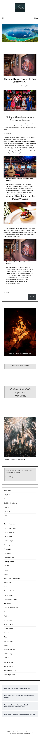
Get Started (7, 553)
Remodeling (7, 603)
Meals (6, 574)
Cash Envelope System (11, 503)
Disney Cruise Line (9, 524)
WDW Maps (8, 658)
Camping (6, 499)
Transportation (8, 641)
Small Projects (8, 624)
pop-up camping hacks (10, 599)
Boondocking (8, 490)
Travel (6, 645)
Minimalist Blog (14, 733)
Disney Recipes (8, 541)
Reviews (6, 616)
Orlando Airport (9, 591)
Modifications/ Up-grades (12, 578)
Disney (6, 520)
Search (6, 292)
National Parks (8, 587)
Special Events (8, 628)
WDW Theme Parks (10, 670)
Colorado (7, 511)
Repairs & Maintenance (11, 608)
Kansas (6, 570)
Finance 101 (8, 549)
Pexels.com (28, 353)
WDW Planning (8, 662)
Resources (7, 612)
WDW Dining (8, 654)
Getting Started (9, 557)
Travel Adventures (9, 649)
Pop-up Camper (8, 595)
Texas (6, 637)
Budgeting (7, 494)
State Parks (7, 633)
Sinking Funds (8, 620)
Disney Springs (8, 545)
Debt (5, 515)
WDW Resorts (8, 666)
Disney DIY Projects (10, 528)
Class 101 (7, 507)
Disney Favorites (9, 532)
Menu (36, 18)
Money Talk (7, 582)
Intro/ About (8, 566)
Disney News (8, 536)
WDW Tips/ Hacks (9, 674)
